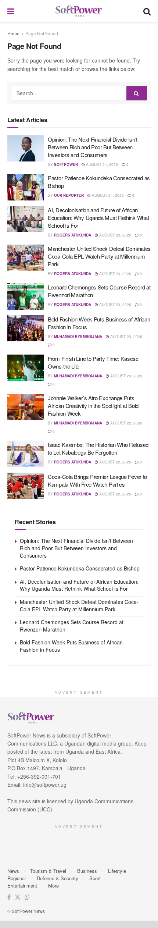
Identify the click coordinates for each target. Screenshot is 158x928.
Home (13, 33)
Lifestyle (117, 870)
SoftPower (66, 164)
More (53, 885)
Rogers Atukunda (72, 235)
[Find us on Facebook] (9, 897)
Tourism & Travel (48, 870)
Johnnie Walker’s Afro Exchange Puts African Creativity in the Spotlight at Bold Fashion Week (93, 405)
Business (87, 870)
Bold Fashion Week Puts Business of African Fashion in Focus (71, 646)
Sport (95, 878)
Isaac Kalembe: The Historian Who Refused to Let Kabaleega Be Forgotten (98, 448)
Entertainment (22, 885)
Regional (16, 878)
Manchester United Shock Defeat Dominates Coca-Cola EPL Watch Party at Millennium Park (99, 256)
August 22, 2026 (125, 423)
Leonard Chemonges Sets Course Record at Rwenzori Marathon (71, 625)
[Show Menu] (10, 11)
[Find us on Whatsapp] (27, 897)
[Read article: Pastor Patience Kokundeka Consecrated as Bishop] (25, 187)
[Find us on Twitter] (18, 897)
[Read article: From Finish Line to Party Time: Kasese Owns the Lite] (25, 368)
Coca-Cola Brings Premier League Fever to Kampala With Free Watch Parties (97, 480)
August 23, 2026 (114, 235)
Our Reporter (69, 195)
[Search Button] (147, 11)
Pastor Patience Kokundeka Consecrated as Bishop (80, 568)
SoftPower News (28, 911)
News (13, 870)
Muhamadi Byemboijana (78, 336)
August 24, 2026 (101, 164)
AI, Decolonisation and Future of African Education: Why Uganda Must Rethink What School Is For (98, 217)
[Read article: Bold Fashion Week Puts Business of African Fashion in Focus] (25, 328)
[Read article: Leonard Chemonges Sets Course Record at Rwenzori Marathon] (25, 296)
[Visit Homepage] (79, 11)
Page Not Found (41, 33)
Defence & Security (57, 878)
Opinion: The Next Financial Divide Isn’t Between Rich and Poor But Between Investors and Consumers (92, 147)
